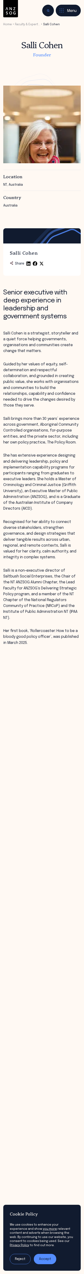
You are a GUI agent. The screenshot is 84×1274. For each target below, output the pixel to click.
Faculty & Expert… (27, 24)
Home (7, 24)
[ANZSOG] (10, 9)
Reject (20, 1259)
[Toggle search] (48, 10)
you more (50, 1228)
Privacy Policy (19, 1245)
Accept (45, 1259)
